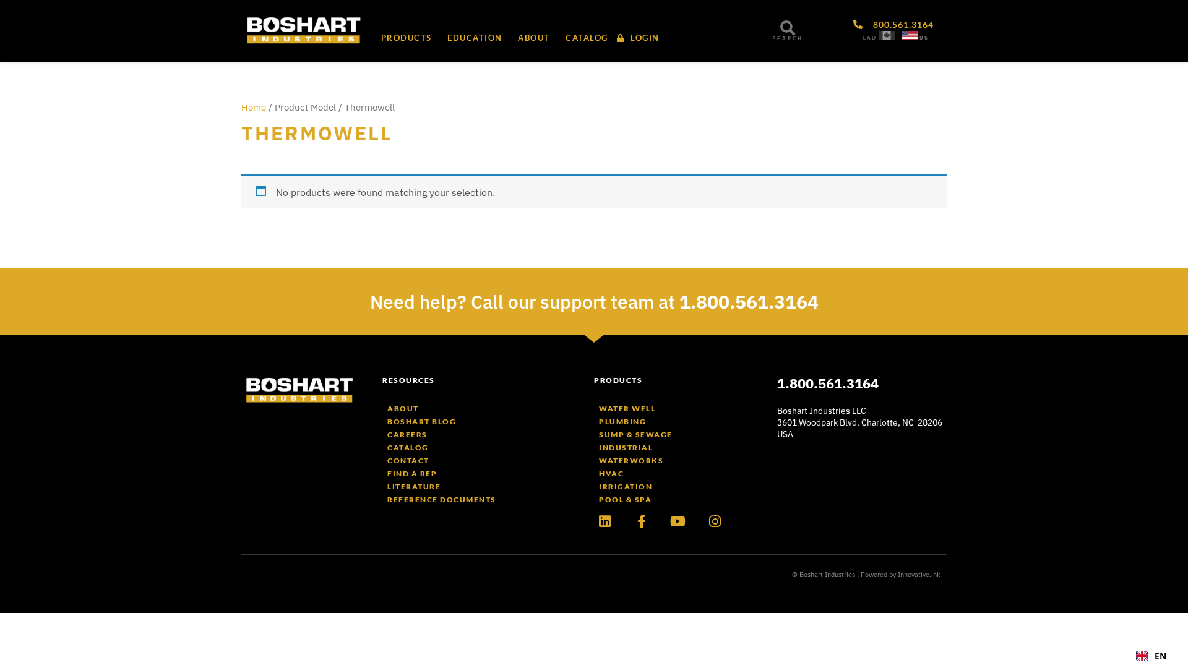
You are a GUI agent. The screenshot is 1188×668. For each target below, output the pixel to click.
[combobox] (1151, 655)
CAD (870, 38)
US (924, 38)
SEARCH (788, 38)
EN (1160, 656)
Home (253, 107)
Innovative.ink (919, 574)
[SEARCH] (787, 27)
